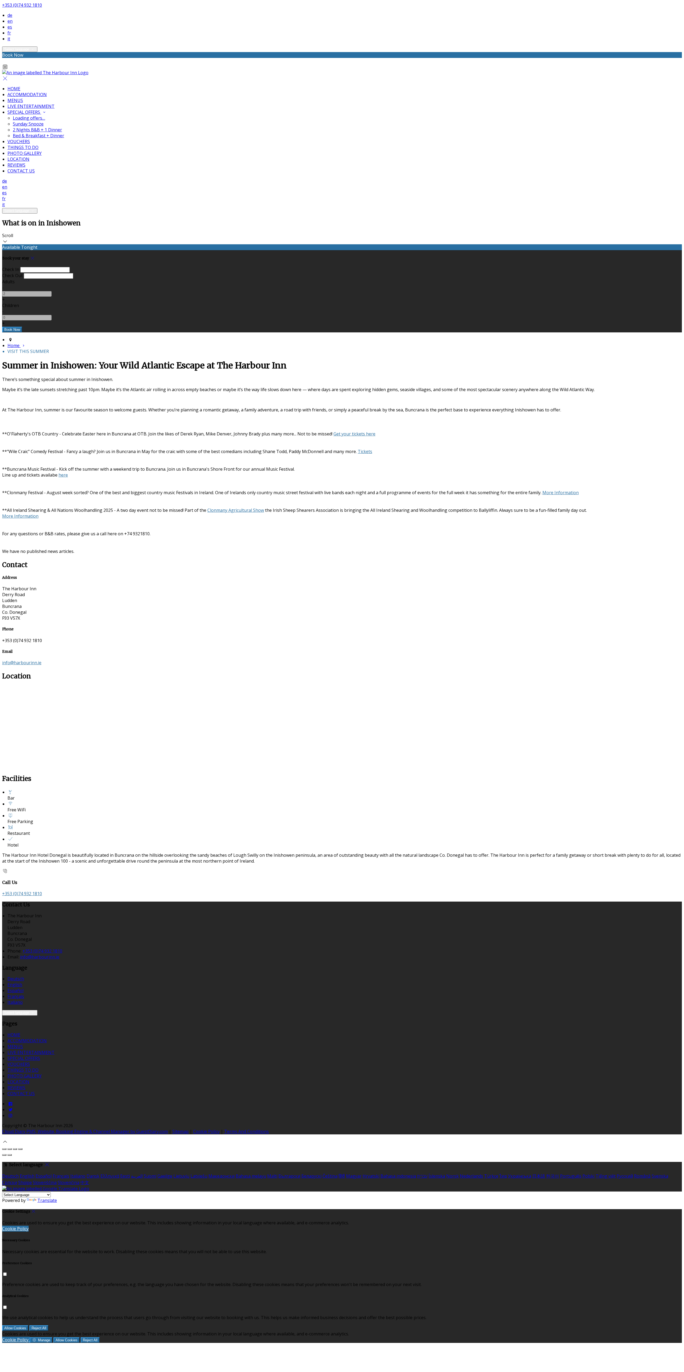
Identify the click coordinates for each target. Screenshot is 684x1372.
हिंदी (342, 1176)
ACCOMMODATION (27, 94)
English (14, 985)
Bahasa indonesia (398, 1176)
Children (10, 305)
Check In (10, 269)
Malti (272, 1176)
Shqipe (25, 1182)
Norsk (452, 1176)
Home (14, 345)
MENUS (15, 100)
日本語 (538, 1176)
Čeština (329, 1176)
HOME (13, 89)
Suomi (150, 1176)
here (63, 475)
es (9, 27)
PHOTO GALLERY (24, 153)
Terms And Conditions (246, 1131)
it (8, 39)
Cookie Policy (206, 1131)
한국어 (552, 1176)
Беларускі (311, 1176)
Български (289, 1176)
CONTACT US (21, 171)
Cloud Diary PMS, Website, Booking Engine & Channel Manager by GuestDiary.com (85, 1131)
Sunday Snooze (28, 124)
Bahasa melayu (251, 1176)
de (9, 15)
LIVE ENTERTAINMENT (31, 106)
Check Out (12, 275)
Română (642, 1176)
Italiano (15, 1002)
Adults (8, 282)
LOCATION (18, 159)
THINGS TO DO (22, 147)
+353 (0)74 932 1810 (22, 5)
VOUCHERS (18, 141)
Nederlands (471, 1176)
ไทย (503, 1176)
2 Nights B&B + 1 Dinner (37, 130)
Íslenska (437, 1176)
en (10, 21)
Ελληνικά (109, 1176)
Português (570, 1176)
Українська (519, 1176)
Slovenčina (68, 1182)
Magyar (354, 1176)
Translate (47, 1200)
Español (15, 990)
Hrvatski (371, 1176)
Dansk (93, 1176)
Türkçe (491, 1176)
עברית (422, 1176)
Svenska (660, 1176)
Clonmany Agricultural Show (235, 510)
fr (9, 33)
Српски (9, 1182)
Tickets (365, 451)
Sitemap (180, 1131)
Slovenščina (45, 1182)
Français (15, 996)
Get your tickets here (354, 434)
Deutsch (15, 979)
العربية (137, 1176)
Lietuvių (181, 1176)
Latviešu (199, 1176)
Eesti (125, 1176)
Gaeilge (164, 1176)
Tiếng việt (606, 1176)
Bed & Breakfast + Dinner (38, 136)
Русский (625, 1176)
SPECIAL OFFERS (24, 112)
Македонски (221, 1176)
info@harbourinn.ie (21, 663)
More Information (560, 493)
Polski (588, 1176)
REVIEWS (16, 165)
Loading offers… (29, 118)
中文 (84, 1182)
